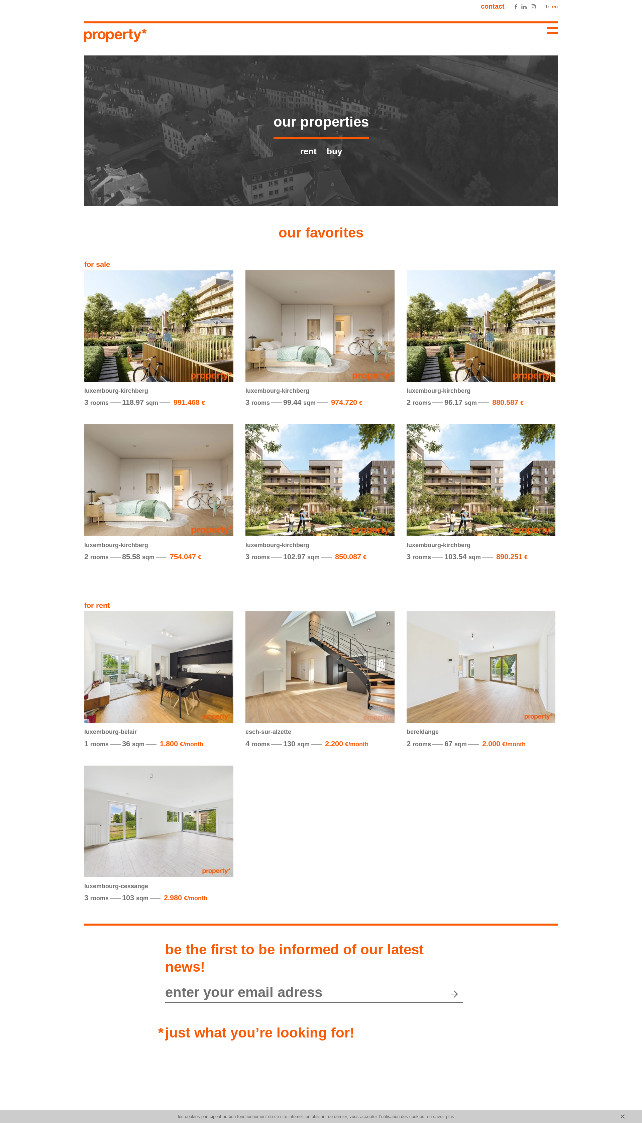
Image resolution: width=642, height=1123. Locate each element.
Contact (493, 6)
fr (547, 6)
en (555, 6)
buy (334, 151)
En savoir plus (440, 1116)
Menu (550, 31)
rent (308, 151)
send (455, 994)
